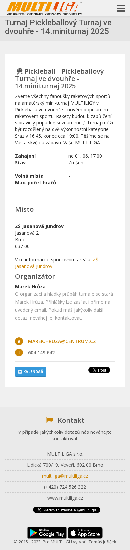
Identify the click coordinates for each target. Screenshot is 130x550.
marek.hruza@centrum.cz (62, 341)
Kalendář (33, 371)
